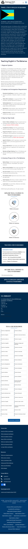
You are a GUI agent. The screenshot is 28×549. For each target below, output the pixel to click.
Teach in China (4, 414)
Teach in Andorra (5, 339)
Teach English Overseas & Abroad (14, 511)
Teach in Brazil (18, 384)
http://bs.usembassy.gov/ (6, 316)
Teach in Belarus (4, 368)
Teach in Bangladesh (5, 364)
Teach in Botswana (5, 384)
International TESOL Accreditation (14, 522)
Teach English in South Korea (20, 515)
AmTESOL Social (7, 481)
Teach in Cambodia (5, 397)
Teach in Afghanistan (5, 330)
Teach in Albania (18, 330)
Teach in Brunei (4, 389)
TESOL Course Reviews (8, 524)
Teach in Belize (4, 372)
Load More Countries (14, 420)
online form (10, 275)
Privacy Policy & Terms (21, 526)
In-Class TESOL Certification (7, 447)
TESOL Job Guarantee (18, 137)
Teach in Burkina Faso (5, 393)
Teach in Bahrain (18, 359)
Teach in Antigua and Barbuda (19, 344)
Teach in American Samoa (20, 334)
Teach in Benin (18, 372)
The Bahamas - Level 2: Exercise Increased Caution (11, 21)
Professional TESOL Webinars (7, 463)
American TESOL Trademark (14, 528)
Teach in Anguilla (4, 343)
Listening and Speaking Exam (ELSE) (8, 492)
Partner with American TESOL (8, 526)
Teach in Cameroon (19, 397)
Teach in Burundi (18, 393)
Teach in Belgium (18, 368)
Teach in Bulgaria (18, 389)
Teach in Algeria (4, 334)
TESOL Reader (4, 468)
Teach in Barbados (18, 364)
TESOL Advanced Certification (7, 434)
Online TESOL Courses (8, 513)
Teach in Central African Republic (20, 406)
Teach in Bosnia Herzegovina (18, 381)
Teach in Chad (4, 409)
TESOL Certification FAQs (6, 460)
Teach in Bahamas (5, 359)
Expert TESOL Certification (6, 439)
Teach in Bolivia (4, 380)
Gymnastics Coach (8, 249)
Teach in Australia (18, 351)
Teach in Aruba (4, 351)
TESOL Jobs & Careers (5, 457)
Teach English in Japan (6, 515)
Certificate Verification (19, 524)
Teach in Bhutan (18, 376)
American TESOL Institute (12, 125)
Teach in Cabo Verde (19, 401)
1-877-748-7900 (7, 479)
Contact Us (6, 476)
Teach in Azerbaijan (19, 355)
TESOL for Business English (6, 444)
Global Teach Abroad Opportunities (14, 520)
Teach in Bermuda (5, 376)
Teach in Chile (18, 409)
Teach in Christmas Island (20, 414)
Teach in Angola (18, 339)
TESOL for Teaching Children (7, 441)
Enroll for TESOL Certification (7, 431)
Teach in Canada (4, 401)
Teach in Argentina (5, 347)
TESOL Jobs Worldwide (6, 465)
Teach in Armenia (18, 347)
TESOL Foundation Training (6, 436)
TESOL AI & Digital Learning (7, 455)
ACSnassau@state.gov (5, 313)
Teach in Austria (4, 355)
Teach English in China (19, 513)
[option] (14, 256)
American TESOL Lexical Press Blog (14, 506)
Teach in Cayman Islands (6, 405)
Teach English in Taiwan (14, 517)
